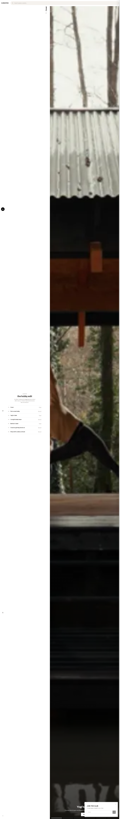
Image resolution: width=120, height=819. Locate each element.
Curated (5, 3)
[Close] (115, 804)
